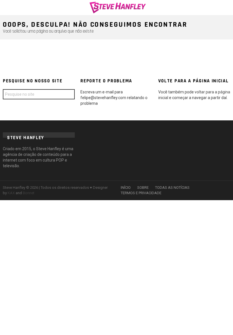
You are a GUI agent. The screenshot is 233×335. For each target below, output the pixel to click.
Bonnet (28, 193)
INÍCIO (126, 187)
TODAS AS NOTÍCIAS (172, 187)
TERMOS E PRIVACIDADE (141, 193)
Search (69, 95)
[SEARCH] (226, 7)
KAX (11, 193)
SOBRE (143, 187)
